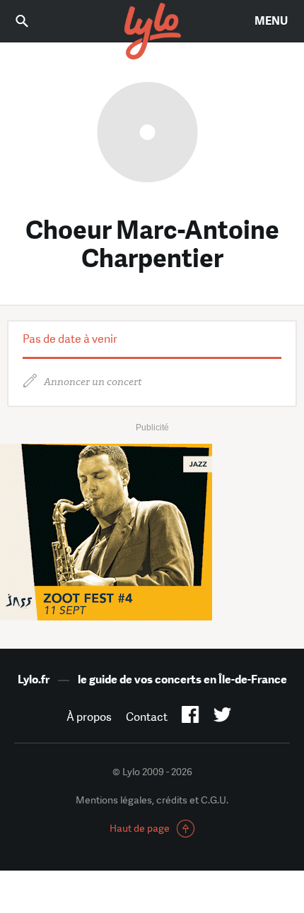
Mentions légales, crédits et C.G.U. (152, 800)
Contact (147, 716)
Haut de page (140, 828)
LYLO (152, 32)
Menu (271, 20)
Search (32, 21)
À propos (89, 716)
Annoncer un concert (93, 382)
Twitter (222, 717)
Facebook (190, 717)
